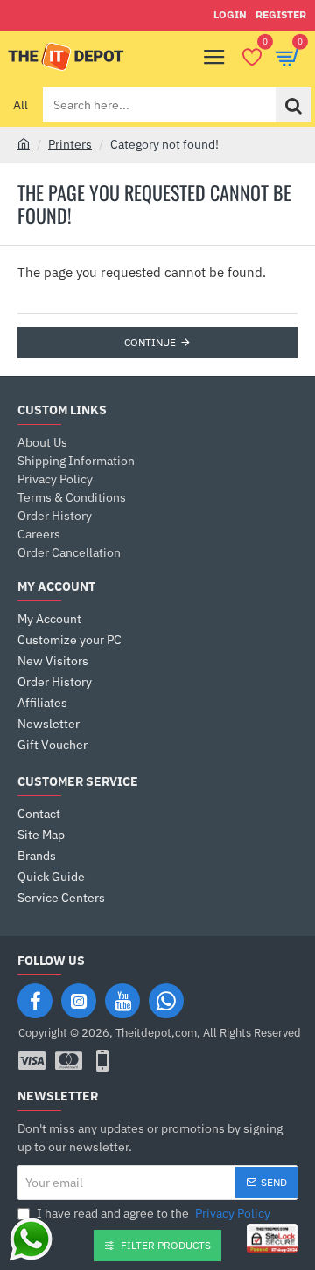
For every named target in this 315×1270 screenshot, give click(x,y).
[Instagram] (78, 1000)
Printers (70, 144)
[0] (251, 57)
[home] (24, 143)
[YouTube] (122, 1000)
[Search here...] (293, 104)
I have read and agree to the (152, 1213)
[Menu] (214, 57)
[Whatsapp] (166, 1000)
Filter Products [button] (166, 1245)
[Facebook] (35, 1000)
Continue (150, 342)
